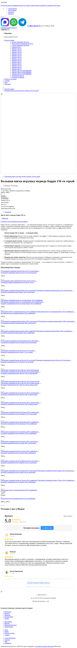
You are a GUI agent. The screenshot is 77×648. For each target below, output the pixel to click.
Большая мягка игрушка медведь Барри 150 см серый (22, 90)
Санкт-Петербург (10, 638)
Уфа (6, 641)
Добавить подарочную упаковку (19, 191)
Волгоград (8, 612)
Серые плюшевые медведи (20, 45)
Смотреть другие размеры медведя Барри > (14, 221)
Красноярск (8, 621)
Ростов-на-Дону (10, 633)
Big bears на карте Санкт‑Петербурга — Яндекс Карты (38, 586)
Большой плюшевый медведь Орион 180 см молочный (18, 443)
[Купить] (39, 271)
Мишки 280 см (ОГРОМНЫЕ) (21, 72)
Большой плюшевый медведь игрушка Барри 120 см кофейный (21, 303)
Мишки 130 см (17, 54)
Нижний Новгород (11, 625)
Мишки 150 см (17, 55)
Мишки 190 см (17, 62)
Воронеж (7, 615)
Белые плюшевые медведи (20, 42)
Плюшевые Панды (18, 75)
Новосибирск (9, 627)
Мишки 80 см (16, 47)
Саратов (7, 640)
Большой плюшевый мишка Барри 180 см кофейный (17, 333)
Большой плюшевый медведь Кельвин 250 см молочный (19, 414)
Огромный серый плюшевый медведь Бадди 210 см (17, 282)
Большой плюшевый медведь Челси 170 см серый (17, 352)
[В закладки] (3, 279)
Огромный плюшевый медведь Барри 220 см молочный (19, 342)
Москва (7, 623)
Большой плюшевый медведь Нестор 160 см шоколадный (19, 404)
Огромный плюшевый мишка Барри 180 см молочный (18, 323)
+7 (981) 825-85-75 (33, 26)
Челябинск (8, 643)
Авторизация (12, 8)
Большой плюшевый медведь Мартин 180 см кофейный (19, 433)
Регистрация (12, 10)
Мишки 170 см (17, 59)
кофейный (5, 218)
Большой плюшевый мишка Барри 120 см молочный (18, 292)
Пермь (7, 631)
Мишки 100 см (17, 48)
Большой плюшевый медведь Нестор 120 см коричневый (19, 373)
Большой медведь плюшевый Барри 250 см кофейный (18, 498)
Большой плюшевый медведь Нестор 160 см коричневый (19, 394)
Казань (7, 618)
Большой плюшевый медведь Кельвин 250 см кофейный (19, 423)
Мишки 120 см (17, 52)
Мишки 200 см (17, 64)
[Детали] (1, 279)
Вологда (7, 613)
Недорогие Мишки (18, 77)
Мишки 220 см (17, 67)
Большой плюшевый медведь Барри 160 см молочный (18, 472)
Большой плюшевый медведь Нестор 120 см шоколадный (19, 385)
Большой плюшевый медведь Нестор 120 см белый (17, 362)
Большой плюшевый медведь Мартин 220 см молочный (19, 462)
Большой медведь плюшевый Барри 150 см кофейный (18, 313)
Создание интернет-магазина (44, 646)
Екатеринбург (9, 617)
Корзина (11, 14)
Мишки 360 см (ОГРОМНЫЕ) (21, 74)
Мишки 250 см (17, 69)
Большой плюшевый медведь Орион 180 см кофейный (18, 453)
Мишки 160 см (17, 57)
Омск (6, 630)
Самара (7, 635)
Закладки (11, 12)
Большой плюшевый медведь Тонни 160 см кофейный (18, 482)
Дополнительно (6, 189)
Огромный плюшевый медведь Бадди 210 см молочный (19, 272)
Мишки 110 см (16, 50)
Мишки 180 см (17, 60)
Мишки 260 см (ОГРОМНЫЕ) (21, 70)
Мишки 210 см (17, 65)
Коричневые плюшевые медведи (22, 43)
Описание (8, 212)
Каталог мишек (9, 89)
